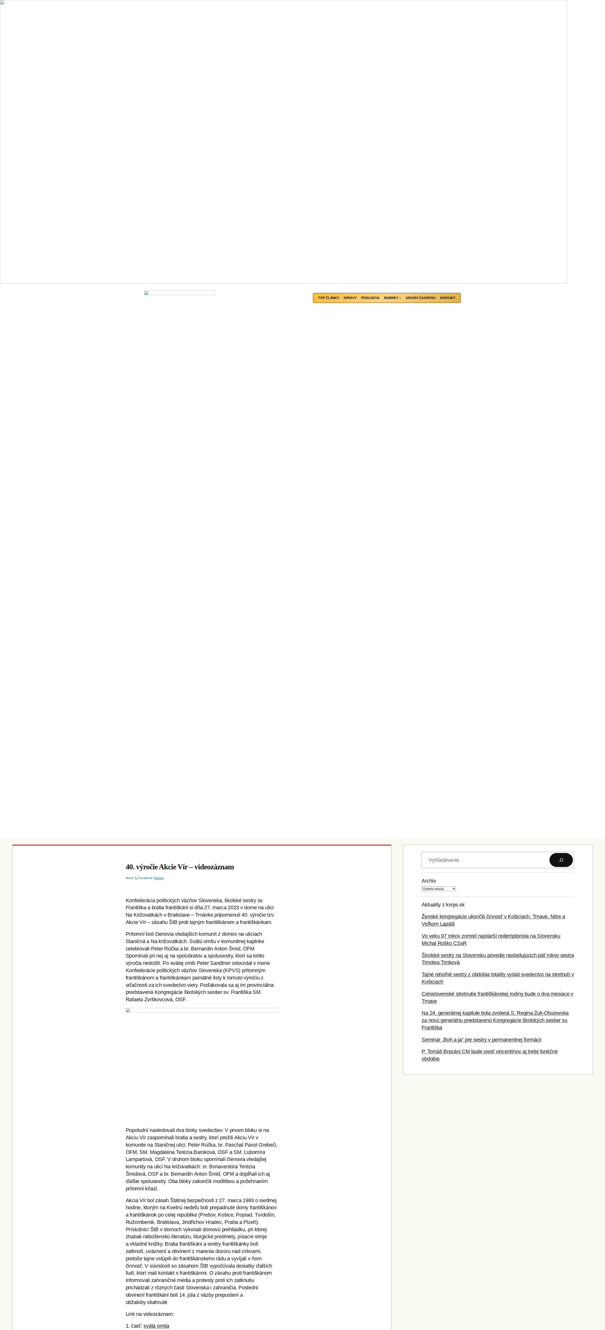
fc (136, 878)
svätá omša (156, 1326)
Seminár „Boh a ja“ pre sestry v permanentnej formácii (481, 1040)
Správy (159, 878)
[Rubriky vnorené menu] (400, 298)
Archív (429, 881)
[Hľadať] (561, 860)
